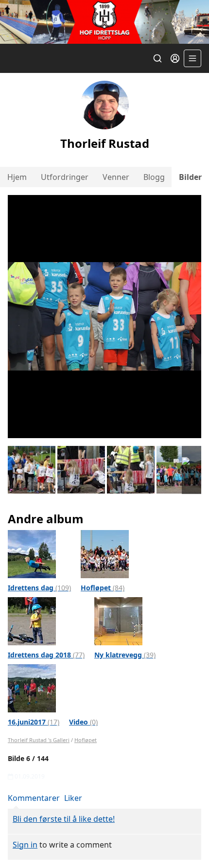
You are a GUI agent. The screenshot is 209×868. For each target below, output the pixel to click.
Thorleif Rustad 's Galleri (39, 740)
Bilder (190, 177)
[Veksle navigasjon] (192, 58)
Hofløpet (102, 587)
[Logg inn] (175, 58)
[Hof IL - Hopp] (104, 22)
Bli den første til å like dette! (64, 819)
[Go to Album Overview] (32, 553)
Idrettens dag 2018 (46, 654)
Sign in (25, 844)
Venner (116, 177)
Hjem (17, 177)
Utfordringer (64, 177)
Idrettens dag (39, 587)
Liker (73, 798)
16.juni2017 (33, 721)
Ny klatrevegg (125, 654)
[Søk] (157, 58)
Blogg (154, 177)
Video (83, 721)
